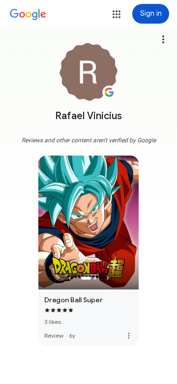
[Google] (28, 15)
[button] (116, 14)
